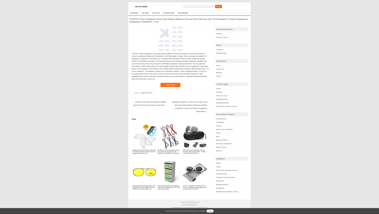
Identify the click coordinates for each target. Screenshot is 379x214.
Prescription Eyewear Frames (226, 170)
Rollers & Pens (221, 147)
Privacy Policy (191, 202)
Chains (218, 163)
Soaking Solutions (222, 103)
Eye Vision (134, 13)
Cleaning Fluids (221, 174)
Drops (218, 65)
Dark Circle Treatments (224, 129)
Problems (219, 50)
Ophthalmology (221, 53)
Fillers (218, 133)
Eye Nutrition (169, 13)
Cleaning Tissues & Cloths (225, 177)
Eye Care (145, 13)
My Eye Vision (191, 207)
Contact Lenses (222, 37)
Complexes (220, 122)
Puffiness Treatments (224, 144)
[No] (377, 211)
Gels (217, 136)
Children (219, 34)
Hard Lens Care (221, 96)
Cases (218, 88)
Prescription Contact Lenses (226, 106)
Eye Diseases (183, 13)
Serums (219, 151)
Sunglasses (220, 188)
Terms (197, 202)
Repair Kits (220, 181)
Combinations (221, 119)
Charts (218, 76)
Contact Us (183, 202)
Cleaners (219, 92)
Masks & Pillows (222, 140)
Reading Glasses (222, 184)
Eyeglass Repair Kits (146, 93)
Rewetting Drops (222, 99)
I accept (210, 211)
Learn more (170, 85)
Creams (219, 126)
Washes (219, 73)
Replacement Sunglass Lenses (227, 192)
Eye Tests (156, 13)
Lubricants (220, 69)
